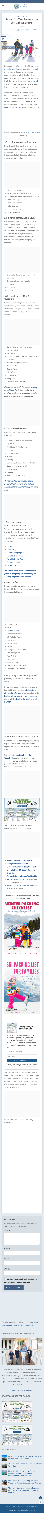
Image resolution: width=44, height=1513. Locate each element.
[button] (3, 6)
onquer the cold (11, 107)
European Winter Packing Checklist (21, 867)
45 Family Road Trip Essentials (19, 860)
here (17, 1087)
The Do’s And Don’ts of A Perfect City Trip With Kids (25, 1465)
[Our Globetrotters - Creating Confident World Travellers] (23, 6)
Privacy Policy (32, 1506)
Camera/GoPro (13, 631)
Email (6, 1259)
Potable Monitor (13, 562)
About (8, 1506)
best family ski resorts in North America (20, 696)
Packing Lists (22, 16)
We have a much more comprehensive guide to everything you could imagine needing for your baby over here (20, 574)
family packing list (32, 133)
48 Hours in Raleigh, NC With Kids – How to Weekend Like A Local (25, 1457)
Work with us (18, 1506)
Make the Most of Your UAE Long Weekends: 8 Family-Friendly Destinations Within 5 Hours (21, 1473)
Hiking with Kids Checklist (17, 864)
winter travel (33, 81)
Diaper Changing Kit (15, 553)
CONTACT (29, 1390)
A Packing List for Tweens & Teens (20, 885)
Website (7, 1269)
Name (7, 1249)
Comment (8, 1230)
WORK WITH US (17, 1390)
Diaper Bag (11, 549)
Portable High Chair (15, 556)
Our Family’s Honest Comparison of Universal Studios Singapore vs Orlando (24, 1482)
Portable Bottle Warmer (16, 559)
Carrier (9, 546)
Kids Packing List (14, 879)
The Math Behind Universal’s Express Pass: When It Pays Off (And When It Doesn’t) (23, 1490)
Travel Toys (11, 565)
